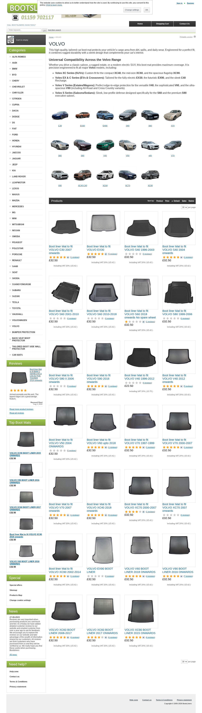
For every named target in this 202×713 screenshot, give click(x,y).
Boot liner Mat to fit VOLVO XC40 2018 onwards (99, 507)
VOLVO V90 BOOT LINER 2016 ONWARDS (177, 570)
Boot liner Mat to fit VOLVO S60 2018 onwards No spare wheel (140, 314)
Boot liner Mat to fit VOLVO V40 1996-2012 (139, 377)
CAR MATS (17, 355)
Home (51, 37)
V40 (105, 156)
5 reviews (113, 254)
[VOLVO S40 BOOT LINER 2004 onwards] (179, 228)
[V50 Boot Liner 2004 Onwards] (66, 421)
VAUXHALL (17, 314)
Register (190, 3)
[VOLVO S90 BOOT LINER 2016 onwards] (103, 357)
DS (13, 122)
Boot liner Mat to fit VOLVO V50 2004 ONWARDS (61, 443)
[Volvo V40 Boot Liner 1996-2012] (141, 357)
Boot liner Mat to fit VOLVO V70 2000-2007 (177, 441)
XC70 (127, 186)
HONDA (15, 140)
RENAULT (17, 260)
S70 (173, 126)
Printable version (186, 37)
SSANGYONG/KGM (21, 284)
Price (167, 201)
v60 (150, 156)
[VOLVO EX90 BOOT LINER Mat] (103, 550)
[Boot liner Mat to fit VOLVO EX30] (103, 228)
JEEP (15, 164)
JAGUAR (16, 158)
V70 (173, 156)
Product (159, 201)
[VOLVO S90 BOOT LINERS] (82, 154)
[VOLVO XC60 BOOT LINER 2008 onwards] (66, 611)
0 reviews (147, 254)
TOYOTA (16, 308)
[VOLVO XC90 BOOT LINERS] (150, 184)
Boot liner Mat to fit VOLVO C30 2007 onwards (61, 250)
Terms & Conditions (18, 682)
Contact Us (185, 24)
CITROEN (16, 99)
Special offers (16, 585)
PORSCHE (17, 254)
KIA (14, 170)
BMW (14, 69)
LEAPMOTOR (18, 182)
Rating (191, 201)
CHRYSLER (17, 93)
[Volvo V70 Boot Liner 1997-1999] (141, 421)
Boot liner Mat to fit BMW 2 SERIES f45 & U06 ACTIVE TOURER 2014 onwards (36, 374)
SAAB (15, 266)
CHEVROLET (18, 87)
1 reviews (75, 257)
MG (13, 212)
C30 (60, 126)
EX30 (82, 126)
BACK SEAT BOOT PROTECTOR (21, 339)
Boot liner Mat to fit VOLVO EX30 (98, 248)
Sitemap (13, 590)
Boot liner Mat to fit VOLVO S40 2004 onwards (174, 250)
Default (177, 201)
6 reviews (113, 637)
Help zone (14, 671)
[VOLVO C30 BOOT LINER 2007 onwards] (66, 228)
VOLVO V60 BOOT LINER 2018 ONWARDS (140, 570)
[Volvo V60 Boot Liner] (103, 421)
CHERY (15, 81)
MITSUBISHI (18, 224)
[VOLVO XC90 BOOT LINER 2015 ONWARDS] (141, 611)
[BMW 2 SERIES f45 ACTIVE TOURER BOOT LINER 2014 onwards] (19, 386)
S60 (150, 126)
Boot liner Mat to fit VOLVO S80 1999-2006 (177, 312)
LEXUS (15, 188)
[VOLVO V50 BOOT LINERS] (127, 154)
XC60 (105, 186)
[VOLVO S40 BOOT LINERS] (127, 124)
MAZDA (15, 200)
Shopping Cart (162, 24)
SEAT (15, 272)
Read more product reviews (21, 409)
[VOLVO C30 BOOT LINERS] (59, 124)
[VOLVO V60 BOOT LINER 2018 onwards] (141, 550)
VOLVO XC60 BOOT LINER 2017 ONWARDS (102, 631)
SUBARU (16, 290)
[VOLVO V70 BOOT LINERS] (172, 154)
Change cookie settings (20, 600)
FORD (15, 134)
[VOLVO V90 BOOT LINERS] (59, 184)
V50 (127, 156)
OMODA (16, 236)
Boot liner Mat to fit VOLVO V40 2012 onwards (174, 379)
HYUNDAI (16, 146)
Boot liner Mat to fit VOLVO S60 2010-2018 (102, 312)
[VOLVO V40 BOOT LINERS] (105, 154)
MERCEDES (18, 206)
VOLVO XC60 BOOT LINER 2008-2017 (62, 631)
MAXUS (16, 194)
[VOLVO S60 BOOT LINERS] (150, 124)
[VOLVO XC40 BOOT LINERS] (82, 184)
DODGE (16, 116)
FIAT (14, 128)
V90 (60, 186)
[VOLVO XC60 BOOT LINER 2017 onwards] (103, 611)
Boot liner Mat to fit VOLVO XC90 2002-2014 (65, 570)
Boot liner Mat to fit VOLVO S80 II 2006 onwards (61, 379)
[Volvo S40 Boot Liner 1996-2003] (141, 228)
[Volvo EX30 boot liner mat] (82, 124)
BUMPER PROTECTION (23, 332)
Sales (184, 201)
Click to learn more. (54, 5)
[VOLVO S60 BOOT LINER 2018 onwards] (141, 293)
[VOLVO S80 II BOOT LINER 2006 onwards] (66, 357)
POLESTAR (17, 248)
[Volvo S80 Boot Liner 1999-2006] (179, 293)
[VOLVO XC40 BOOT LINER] (103, 486)
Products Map (16, 595)
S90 (82, 156)
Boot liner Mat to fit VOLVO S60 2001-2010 (64, 312)
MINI (14, 218)
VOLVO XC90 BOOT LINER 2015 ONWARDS (140, 631)
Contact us (14, 676)
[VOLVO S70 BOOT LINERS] (172, 124)
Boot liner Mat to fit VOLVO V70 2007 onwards (61, 507)
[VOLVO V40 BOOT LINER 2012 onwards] (179, 357)
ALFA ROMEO (19, 57)
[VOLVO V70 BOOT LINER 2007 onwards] (66, 486)
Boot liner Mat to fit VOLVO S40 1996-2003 (139, 248)
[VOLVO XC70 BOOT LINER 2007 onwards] (179, 486)
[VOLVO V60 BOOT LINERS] (150, 154)
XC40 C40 (82, 186)
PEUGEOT (17, 242)
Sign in (179, 3)
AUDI (14, 63)
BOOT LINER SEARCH (54, 30)
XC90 (150, 186)
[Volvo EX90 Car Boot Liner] (105, 124)
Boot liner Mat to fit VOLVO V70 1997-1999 (139, 441)
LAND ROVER (19, 176)
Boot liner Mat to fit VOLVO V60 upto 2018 (101, 441)
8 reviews (113, 515)
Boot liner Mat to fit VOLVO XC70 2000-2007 (140, 506)
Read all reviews (17, 413)
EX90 (105, 126)
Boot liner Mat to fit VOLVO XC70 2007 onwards (174, 507)
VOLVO (15, 326)
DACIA (15, 111)
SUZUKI (16, 296)
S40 (127, 126)
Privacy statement (18, 687)
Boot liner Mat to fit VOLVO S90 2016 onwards (98, 379)
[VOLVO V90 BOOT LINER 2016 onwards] (179, 550)
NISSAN (16, 230)
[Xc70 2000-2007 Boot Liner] (141, 486)
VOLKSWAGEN (19, 320)
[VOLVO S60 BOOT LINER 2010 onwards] (103, 293)
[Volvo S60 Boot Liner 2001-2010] (66, 293)
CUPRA (15, 105)
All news (13, 655)
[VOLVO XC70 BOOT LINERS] (127, 184)
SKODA (15, 278)
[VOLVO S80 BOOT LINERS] (59, 154)
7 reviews (188, 576)
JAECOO (16, 152)
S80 (60, 156)
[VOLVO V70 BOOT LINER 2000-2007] (179, 421)
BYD (14, 75)
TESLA (15, 302)
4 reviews (150, 576)
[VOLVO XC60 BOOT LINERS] (105, 184)
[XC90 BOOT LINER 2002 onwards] (66, 550)
